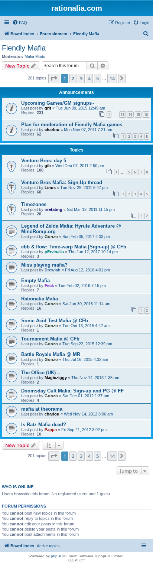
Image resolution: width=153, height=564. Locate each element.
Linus (50, 187)
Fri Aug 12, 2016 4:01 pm (87, 270)
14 (130, 114)
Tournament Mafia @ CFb (50, 339)
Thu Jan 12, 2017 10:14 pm (93, 252)
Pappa (51, 429)
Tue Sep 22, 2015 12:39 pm (87, 344)
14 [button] (112, 78)
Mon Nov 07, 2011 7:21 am (88, 129)
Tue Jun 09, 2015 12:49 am (80, 108)
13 (122, 114)
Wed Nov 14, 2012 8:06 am (88, 414)
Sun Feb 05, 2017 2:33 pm (86, 236)
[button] (53, 78)
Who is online (17, 487)
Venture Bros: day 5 (43, 160)
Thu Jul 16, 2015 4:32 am (85, 359)
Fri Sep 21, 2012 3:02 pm (84, 429)
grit (48, 108)
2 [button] (73, 78)
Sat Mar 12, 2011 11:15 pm (91, 209)
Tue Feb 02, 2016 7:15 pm (82, 285)
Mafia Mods (35, 56)
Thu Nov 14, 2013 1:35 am (95, 377)
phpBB (57, 556)
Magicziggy (56, 377)
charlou (52, 129)
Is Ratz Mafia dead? (43, 424)
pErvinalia (54, 252)
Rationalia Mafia (39, 298)
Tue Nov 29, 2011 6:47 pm (84, 187)
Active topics (48, 546)
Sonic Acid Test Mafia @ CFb (54, 320)
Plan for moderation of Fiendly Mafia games (71, 124)
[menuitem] (19, 22)
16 (146, 114)
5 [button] (97, 78)
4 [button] (89, 78)
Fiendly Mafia (24, 48)
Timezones (33, 204)
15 (138, 114)
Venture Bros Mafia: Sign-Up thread (61, 182)
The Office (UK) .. (40, 372)
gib (48, 165)
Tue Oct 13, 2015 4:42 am (86, 325)
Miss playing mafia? (44, 265)
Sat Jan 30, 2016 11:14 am (86, 303)
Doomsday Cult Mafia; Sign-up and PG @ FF (72, 391)
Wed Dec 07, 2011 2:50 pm (79, 165)
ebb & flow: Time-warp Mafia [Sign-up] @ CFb (73, 247)
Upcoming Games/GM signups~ (58, 103)
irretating (53, 209)
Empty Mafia (35, 280)
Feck (49, 285)
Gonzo (51, 236)
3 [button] (81, 78)
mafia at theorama (41, 409)
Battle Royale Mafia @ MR (50, 354)
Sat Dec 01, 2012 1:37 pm (85, 396)
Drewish (53, 270)
